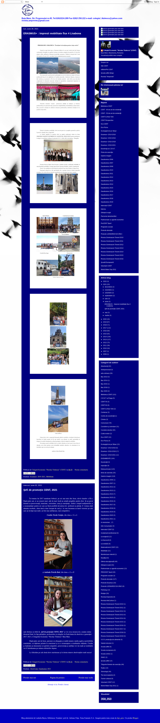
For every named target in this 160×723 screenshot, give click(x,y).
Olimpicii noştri (106, 212)
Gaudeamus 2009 (107, 166)
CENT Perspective (107, 120)
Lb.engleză (104, 537)
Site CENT (104, 66)
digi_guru (120, 718)
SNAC (103, 657)
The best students (107, 675)
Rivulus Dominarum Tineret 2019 (112, 636)
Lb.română (104, 544)
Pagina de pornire (57, 677)
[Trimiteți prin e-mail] (24, 473)
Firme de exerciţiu (107, 152)
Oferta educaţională (107, 561)
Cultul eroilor (105, 433)
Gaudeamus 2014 (107, 184)
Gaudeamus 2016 (107, 191)
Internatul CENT (106, 205)
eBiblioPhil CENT (107, 69)
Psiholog (104, 590)
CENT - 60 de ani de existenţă (111, 110)
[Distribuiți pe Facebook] (31, 473)
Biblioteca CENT (106, 106)
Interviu (103, 209)
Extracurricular (106, 469)
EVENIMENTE (106, 458)
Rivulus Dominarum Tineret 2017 (112, 629)
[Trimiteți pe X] (29, 473)
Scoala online (105, 654)
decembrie (108, 287)
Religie (103, 593)
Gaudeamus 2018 (107, 198)
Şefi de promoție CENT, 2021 (40, 490)
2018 (105, 325)
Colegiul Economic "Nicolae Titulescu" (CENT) (119, 50)
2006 (105, 354)
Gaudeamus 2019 (107, 202)
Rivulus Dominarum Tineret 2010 (112, 237)
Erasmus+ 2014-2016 (108, 134)
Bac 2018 (104, 387)
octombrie (108, 293)
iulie (106, 299)
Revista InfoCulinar (107, 600)
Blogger (135, 718)
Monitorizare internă (107, 554)
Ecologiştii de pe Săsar (108, 131)
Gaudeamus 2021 (45, 669)
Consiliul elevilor (106, 430)
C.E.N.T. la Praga (106, 398)
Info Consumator (106, 526)
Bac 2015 (104, 384)
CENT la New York (107, 117)
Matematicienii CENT (108, 547)
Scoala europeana (107, 650)
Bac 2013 (104, 377)
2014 (105, 337)
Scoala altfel (105, 647)
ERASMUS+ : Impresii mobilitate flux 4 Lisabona (52, 33)
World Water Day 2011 (108, 269)
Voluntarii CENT (106, 266)
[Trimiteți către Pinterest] (34, 473)
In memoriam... (106, 522)
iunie (107, 301)
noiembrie (108, 290)
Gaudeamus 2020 (107, 515)
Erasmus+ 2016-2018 (108, 142)
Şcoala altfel (105, 661)
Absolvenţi (34, 669)
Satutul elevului (106, 643)
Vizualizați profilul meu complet (111, 55)
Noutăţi (103, 558)
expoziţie (104, 465)
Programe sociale (107, 227)
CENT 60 (104, 405)
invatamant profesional (108, 533)
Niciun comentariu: (81, 469)
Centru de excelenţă (108, 416)
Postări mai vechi (86, 677)
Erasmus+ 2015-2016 (108, 138)
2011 (105, 345)
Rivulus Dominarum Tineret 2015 (112, 255)
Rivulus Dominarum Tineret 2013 (112, 248)
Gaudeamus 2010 (107, 170)
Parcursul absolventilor (108, 216)
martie (107, 315)
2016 (105, 331)
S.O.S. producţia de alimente (110, 639)
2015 (105, 334)
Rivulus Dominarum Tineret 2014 (112, 252)
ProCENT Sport (106, 223)
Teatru (103, 668)
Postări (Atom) (63, 684)
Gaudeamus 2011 (107, 173)
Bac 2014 (104, 380)
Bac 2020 (104, 391)
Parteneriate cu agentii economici (112, 220)
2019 (105, 322)
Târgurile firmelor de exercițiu (111, 664)
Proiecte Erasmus (107, 583)
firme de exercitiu (106, 473)
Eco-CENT (104, 124)
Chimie (103, 419)
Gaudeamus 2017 (107, 195)
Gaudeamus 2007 (107, 163)
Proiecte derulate (106, 230)
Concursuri (104, 423)
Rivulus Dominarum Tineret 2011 (112, 241)
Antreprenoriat (106, 370)
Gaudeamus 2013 (107, 181)
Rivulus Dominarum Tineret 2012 (112, 245)
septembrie (109, 296)
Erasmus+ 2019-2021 (37, 476)
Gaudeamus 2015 (107, 188)
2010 (105, 348)
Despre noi (104, 62)
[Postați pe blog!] (27, 473)
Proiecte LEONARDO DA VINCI (111, 234)
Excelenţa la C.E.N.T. (108, 149)
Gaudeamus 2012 (107, 177)
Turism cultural (106, 678)
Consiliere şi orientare (108, 426)
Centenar (104, 412)
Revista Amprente (107, 597)
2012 (105, 342)
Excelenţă (104, 462)
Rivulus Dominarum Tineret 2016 (112, 259)
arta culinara (105, 373)
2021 (105, 284)
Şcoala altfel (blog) (107, 73)
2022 (105, 281)
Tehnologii (104, 671)
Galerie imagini (106, 156)
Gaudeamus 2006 (107, 159)
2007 (105, 351)
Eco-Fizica (104, 127)
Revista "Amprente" (107, 77)
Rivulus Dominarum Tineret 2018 (112, 632)
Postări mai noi (29, 677)
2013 (105, 339)
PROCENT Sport (106, 572)
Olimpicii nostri (106, 565)
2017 (105, 328)
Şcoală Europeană (107, 262)
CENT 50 (104, 402)
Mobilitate (50, 476)
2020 (105, 319)
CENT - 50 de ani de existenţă (111, 113)
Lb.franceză (105, 540)
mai (106, 312)
